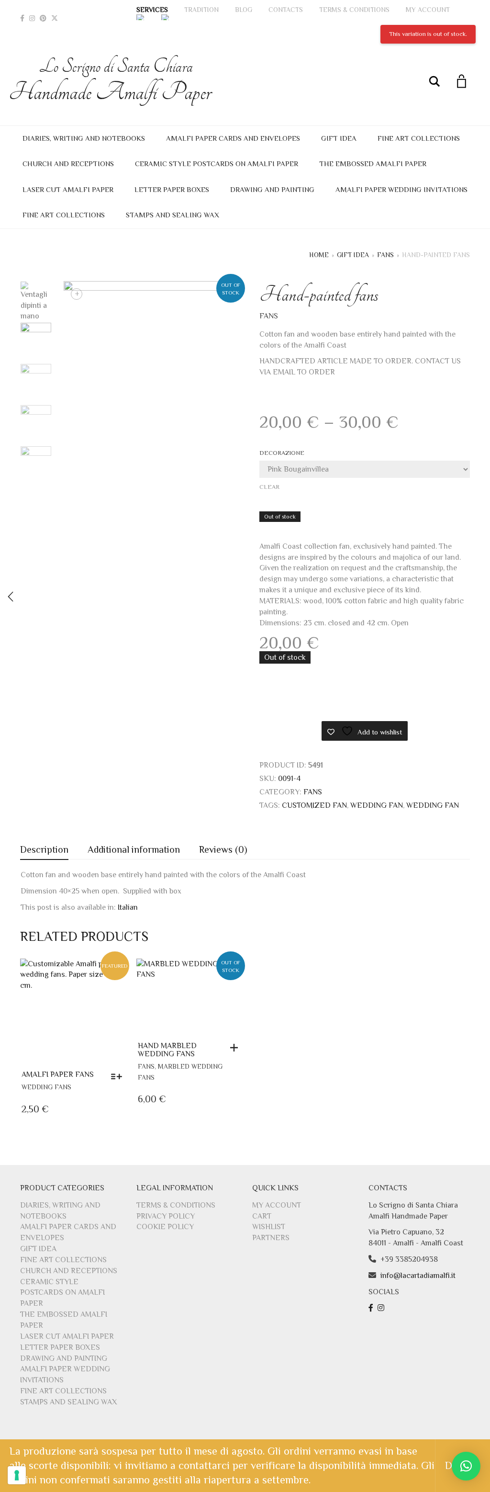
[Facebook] (22, 18)
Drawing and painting (272, 189)
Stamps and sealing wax (172, 215)
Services (152, 9)
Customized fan (314, 805)
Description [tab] (44, 849)
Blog (243, 9)
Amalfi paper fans (58, 1074)
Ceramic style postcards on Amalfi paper (216, 163)
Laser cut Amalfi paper (67, 189)
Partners (271, 1237)
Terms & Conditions (354, 9)
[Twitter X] (54, 18)
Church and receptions (68, 163)
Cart (261, 1216)
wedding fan (376, 805)
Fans (385, 255)
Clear (269, 486)
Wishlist (268, 1226)
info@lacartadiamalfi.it (418, 1275)
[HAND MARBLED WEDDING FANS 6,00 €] (10, 596)
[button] (466, 1466)
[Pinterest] (43, 18)
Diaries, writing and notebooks (83, 138)
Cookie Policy (165, 1226)
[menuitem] (140, 17)
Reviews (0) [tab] (223, 849)
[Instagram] (32, 18)
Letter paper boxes (171, 189)
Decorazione (281, 453)
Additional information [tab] (134, 849)
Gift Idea (338, 138)
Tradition (201, 9)
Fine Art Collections (419, 138)
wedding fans (46, 1087)
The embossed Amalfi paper (372, 163)
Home (319, 255)
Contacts (285, 9)
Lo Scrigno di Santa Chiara (116, 80)
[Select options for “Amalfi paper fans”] (119, 1076)
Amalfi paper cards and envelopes (233, 138)
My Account (428, 9)
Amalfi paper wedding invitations (401, 189)
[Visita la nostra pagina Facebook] (372, 1308)
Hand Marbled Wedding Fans (167, 1050)
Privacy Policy (165, 1216)
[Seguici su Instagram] (382, 1308)
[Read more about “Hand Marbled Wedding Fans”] (236, 1047)
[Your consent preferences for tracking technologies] (17, 1475)
